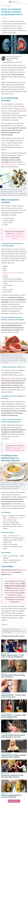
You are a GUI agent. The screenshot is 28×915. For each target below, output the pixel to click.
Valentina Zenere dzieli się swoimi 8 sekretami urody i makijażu (13, 756)
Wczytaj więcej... (14, 801)
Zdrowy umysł (5, 773)
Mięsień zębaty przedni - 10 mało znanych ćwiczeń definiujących (12, 656)
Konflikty (3, 673)
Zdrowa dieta (8, 5)
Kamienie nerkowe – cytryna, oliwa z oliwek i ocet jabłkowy (14, 236)
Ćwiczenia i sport (5, 653)
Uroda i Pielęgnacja (6, 693)
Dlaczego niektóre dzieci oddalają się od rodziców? (13, 676)
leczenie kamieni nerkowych (9, 164)
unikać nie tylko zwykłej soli (14, 378)
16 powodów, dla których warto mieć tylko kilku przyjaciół (12, 776)
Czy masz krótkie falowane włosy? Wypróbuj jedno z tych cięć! (13, 736)
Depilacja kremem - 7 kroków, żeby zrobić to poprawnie (13, 696)
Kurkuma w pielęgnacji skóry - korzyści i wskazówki (11, 796)
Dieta (2, 5)
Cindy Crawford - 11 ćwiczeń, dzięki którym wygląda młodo (13, 716)
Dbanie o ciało (5, 793)
